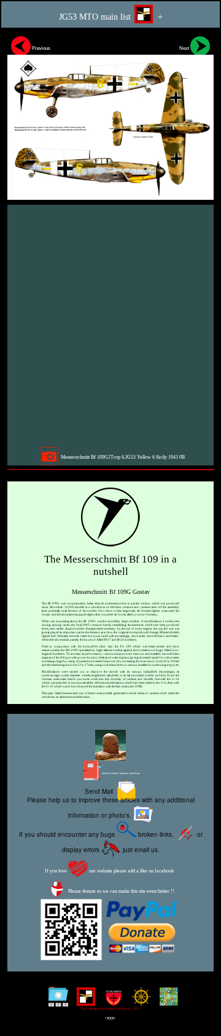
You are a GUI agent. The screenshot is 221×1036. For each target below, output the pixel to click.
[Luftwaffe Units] (83, 1001)
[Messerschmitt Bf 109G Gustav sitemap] (55, 1001)
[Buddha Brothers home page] (138, 1001)
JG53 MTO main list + (111, 17)
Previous (40, 48)
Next (184, 48)
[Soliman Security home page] (111, 1001)
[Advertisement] (110, 325)
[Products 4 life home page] (166, 1001)
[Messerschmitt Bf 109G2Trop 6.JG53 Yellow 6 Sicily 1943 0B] (110, 116)
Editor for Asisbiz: (120, 773)
